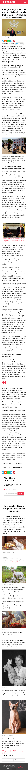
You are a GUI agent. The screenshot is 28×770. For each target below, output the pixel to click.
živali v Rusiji (19, 760)
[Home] (3, 2)
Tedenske (8, 489)
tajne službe (18, 463)
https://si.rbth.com (18, 562)
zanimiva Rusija (8, 755)
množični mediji (18, 468)
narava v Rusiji (7, 760)
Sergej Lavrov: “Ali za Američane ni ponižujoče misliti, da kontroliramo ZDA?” (13, 240)
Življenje (13, 514)
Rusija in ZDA (7, 463)
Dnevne (15, 489)
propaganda (6, 468)
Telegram (20, 43)
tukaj (8, 768)
